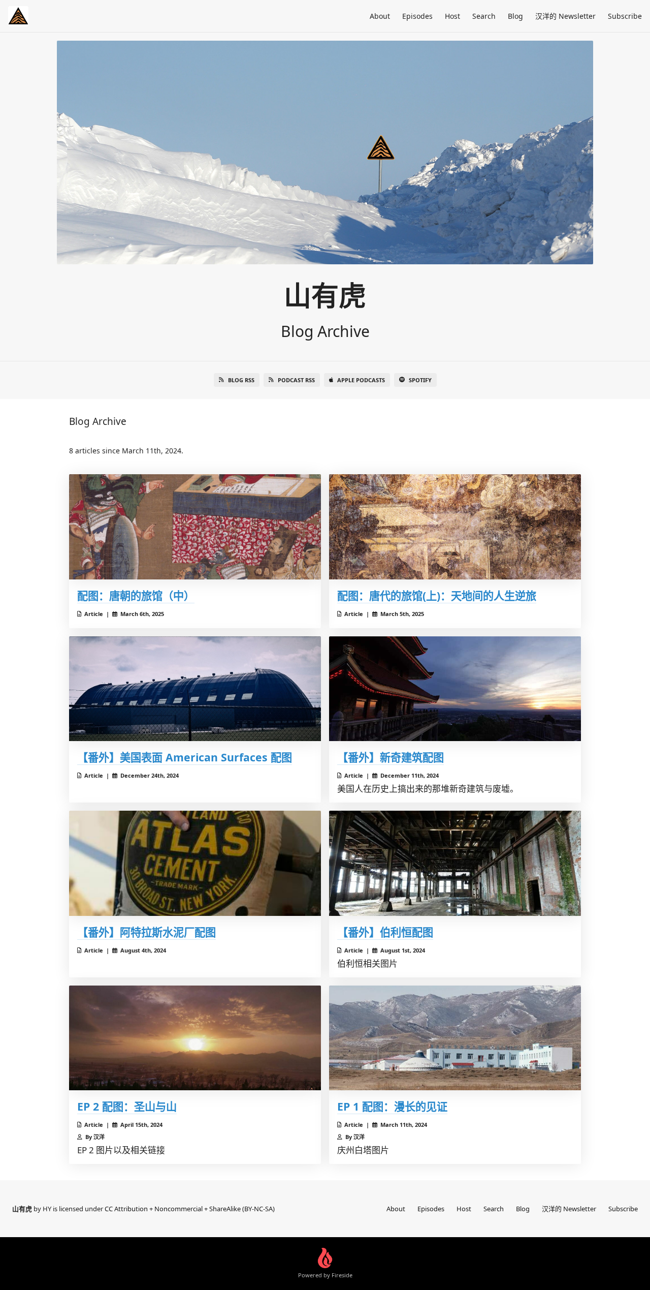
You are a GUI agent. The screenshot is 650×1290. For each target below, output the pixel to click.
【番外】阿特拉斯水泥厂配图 (146, 932)
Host (452, 16)
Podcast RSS (296, 380)
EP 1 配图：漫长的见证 (392, 1106)
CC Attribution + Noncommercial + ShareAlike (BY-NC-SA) (190, 1208)
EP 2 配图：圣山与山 (127, 1106)
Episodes (417, 16)
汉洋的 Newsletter (565, 16)
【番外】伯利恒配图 (385, 932)
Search (484, 16)
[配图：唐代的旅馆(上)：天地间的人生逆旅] (455, 526)
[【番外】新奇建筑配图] (455, 689)
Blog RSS (241, 380)
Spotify (420, 380)
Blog (515, 16)
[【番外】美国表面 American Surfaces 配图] (195, 689)
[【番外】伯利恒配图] (455, 863)
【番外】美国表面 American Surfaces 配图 (184, 757)
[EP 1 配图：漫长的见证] (455, 1038)
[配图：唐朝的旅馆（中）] (195, 526)
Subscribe (625, 16)
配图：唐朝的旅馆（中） (135, 595)
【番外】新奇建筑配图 (390, 757)
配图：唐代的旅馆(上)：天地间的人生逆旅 (436, 595)
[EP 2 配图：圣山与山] (195, 1038)
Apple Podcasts (361, 380)
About (380, 16)
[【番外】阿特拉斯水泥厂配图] (195, 863)
